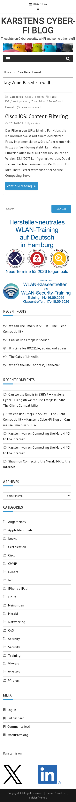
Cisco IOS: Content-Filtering (36, 116)
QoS (11, 630)
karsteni (36, 123)
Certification (17, 547)
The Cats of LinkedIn (24, 356)
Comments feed (18, 726)
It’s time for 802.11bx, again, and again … (39, 348)
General (13, 572)
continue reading (19, 186)
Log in (11, 710)
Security (39, 96)
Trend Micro (39, 101)
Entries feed (16, 718)
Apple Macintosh (20, 530)
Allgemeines (17, 522)
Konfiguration (20, 101)
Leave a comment (31, 107)
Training (14, 655)
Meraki (13, 614)
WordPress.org (17, 735)
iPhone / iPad (18, 588)
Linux (12, 597)
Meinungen (16, 605)
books (12, 538)
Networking (16, 622)
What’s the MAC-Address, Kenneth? (34, 365)
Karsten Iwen (17, 433)
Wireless (14, 672)
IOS (7, 101)
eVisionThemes (38, 797)
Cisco (28, 96)
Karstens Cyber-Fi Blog (38, 25)
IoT (10, 580)
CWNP (12, 564)
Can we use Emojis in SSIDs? (29, 340)
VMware (13, 664)
